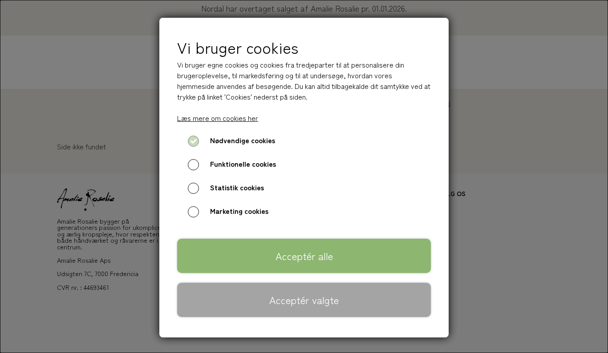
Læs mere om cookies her (217, 117)
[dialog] (304, 176)
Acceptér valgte (304, 300)
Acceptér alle (304, 256)
